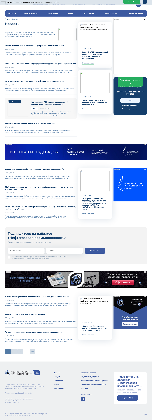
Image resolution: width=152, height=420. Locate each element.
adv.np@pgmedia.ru (12, 402)
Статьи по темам (135, 13)
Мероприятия (111, 13)
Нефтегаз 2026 (30, 13)
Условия (84, 388)
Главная (7, 19)
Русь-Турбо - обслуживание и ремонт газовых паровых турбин (32, 2)
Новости (12, 13)
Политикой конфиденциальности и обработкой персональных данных (39, 257)
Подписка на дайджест (90, 377)
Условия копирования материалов (94, 380)
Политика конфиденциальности (93, 384)
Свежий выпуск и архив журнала (103, 4)
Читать (130, 100)
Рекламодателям (79, 4)
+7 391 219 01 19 (11, 401)
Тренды (70, 13)
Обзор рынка (52, 13)
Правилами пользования (50, 256)
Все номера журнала (130, 109)
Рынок (56, 384)
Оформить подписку (130, 105)
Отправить (95, 251)
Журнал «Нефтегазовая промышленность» (49, 4)
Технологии (58, 380)
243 (32, 352)
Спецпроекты (59, 388)
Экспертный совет (88, 373)
